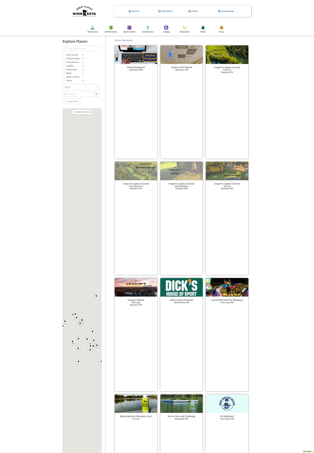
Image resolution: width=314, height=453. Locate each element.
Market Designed (136, 67)
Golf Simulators (182, 186)
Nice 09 (227, 186)
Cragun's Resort (136, 300)
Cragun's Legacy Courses (227, 67)
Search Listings (228, 11)
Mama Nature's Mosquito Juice (136, 416)
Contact (195, 11)
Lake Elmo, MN (136, 70)
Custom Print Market (181, 67)
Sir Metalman (227, 416)
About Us (135, 11)
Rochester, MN (181, 419)
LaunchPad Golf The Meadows (227, 300)
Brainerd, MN (227, 72)
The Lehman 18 (136, 186)
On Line (135, 419)
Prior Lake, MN (227, 302)
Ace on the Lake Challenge (181, 416)
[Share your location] (96, 94)
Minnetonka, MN (181, 302)
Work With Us (167, 11)
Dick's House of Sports (181, 300)
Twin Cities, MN (227, 419)
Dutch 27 (227, 70)
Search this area (83, 112)
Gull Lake (136, 302)
